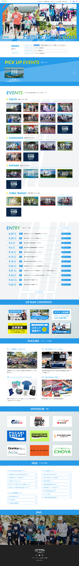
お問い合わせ (64, 1)
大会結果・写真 (46, 1)
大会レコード (53, 1)
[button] (5, 72)
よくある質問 (58, 1)
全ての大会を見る (65, 227)
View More (15, 52)
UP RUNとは (40, 1)
